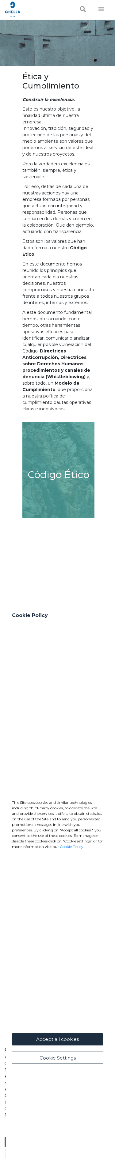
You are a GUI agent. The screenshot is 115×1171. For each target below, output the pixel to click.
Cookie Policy (71, 846)
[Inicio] (29, 9)
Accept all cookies (57, 1039)
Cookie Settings (58, 1058)
